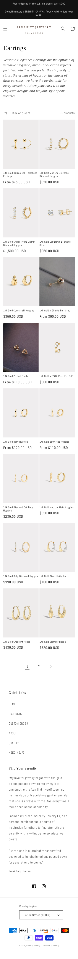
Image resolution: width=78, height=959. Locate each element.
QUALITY (14, 743)
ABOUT (13, 733)
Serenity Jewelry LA (34, 946)
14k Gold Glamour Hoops (52, 641)
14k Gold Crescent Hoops (17, 641)
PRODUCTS (15, 714)
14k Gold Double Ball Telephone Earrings (20, 174)
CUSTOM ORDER (18, 723)
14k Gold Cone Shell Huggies (18, 310)
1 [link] (27, 666)
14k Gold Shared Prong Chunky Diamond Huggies (19, 243)
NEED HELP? (17, 752)
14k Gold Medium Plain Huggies (56, 507)
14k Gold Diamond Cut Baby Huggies (18, 509)
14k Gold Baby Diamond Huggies (20, 576)
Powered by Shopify (51, 946)
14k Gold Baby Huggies (15, 441)
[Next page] (50, 666)
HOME (12, 704)
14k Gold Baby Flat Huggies (54, 441)
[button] (5, 28)
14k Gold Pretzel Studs (15, 376)
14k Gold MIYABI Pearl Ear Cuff (56, 376)
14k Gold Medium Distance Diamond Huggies (53, 174)
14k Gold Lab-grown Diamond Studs (55, 243)
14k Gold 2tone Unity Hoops (54, 576)
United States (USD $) (37, 915)
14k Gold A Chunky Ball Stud (54, 310)
